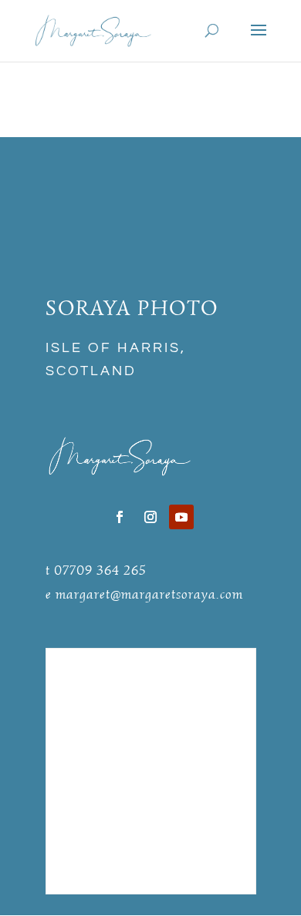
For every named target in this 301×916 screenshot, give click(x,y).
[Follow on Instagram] (150, 517)
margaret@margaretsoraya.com (149, 594)
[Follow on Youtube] (181, 517)
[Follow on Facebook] (119, 517)
